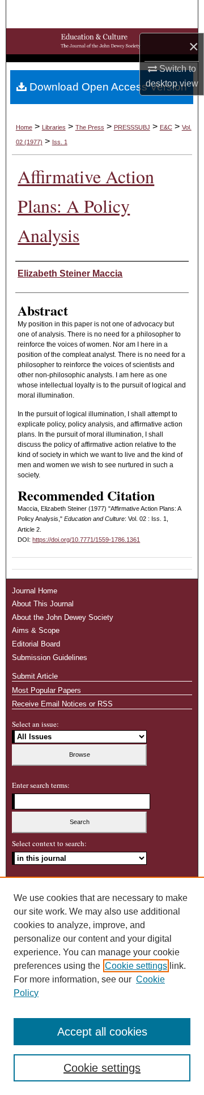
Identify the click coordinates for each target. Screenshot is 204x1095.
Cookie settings (136, 966)
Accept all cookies (102, 1031)
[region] (102, 986)
